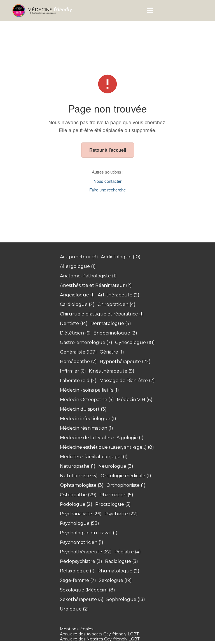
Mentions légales (76, 628)
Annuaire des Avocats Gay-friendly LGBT (99, 634)
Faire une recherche (107, 190)
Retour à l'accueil (107, 150)
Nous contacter (107, 181)
